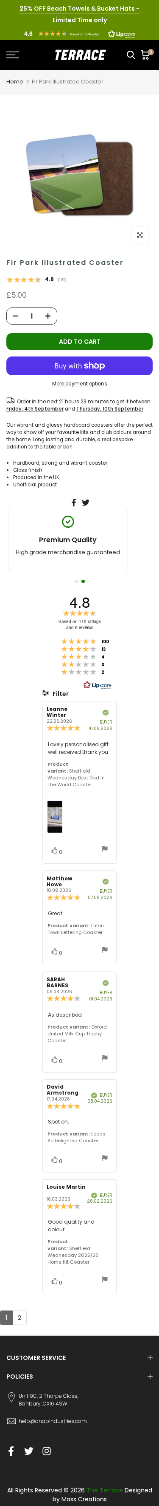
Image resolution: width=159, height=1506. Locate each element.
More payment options (79, 383)
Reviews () (36, 280)
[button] (80, 33)
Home (14, 82)
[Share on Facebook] (74, 502)
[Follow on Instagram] (46, 1450)
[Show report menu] (104, 849)
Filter (60, 694)
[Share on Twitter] (85, 502)
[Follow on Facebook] (11, 1450)
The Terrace (104, 1490)
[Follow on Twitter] (28, 1450)
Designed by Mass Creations (102, 1494)
